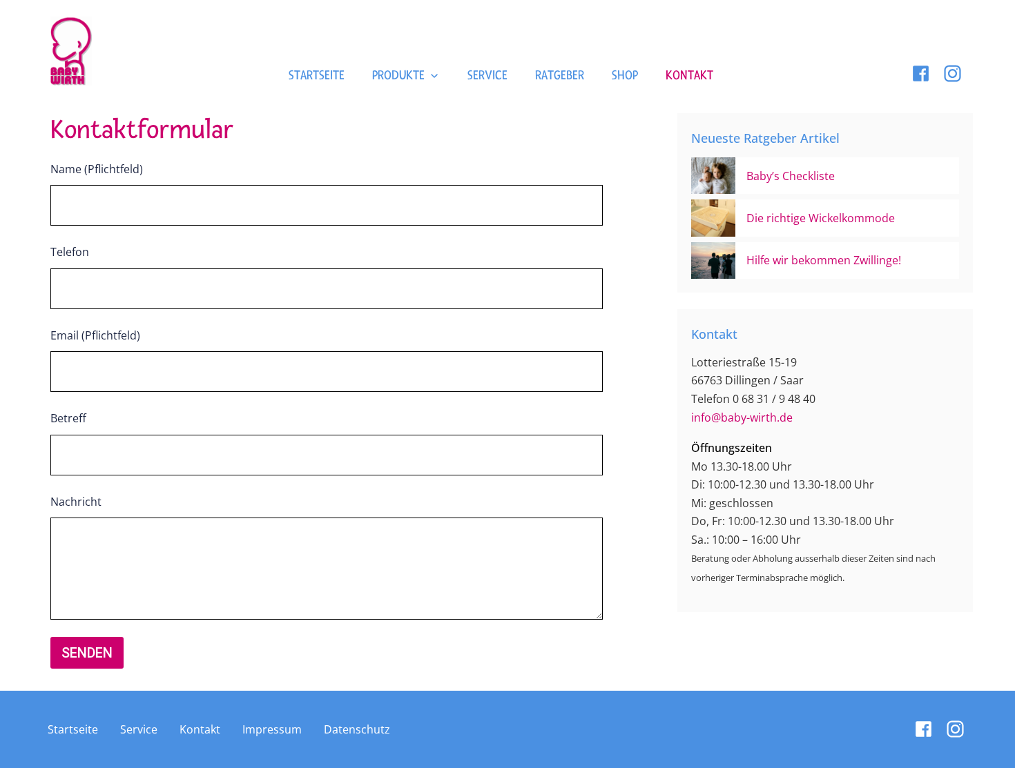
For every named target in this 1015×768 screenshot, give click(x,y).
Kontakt (689, 75)
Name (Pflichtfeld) (96, 169)
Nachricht (76, 501)
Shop (625, 75)
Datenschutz (357, 729)
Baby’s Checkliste (790, 176)
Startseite (317, 75)
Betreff (68, 418)
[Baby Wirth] (71, 51)
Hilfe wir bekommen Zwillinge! (823, 260)
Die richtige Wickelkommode (820, 218)
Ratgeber (559, 75)
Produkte (398, 75)
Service (487, 75)
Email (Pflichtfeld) (95, 335)
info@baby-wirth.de (742, 417)
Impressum (272, 729)
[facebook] (920, 73)
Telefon (69, 251)
